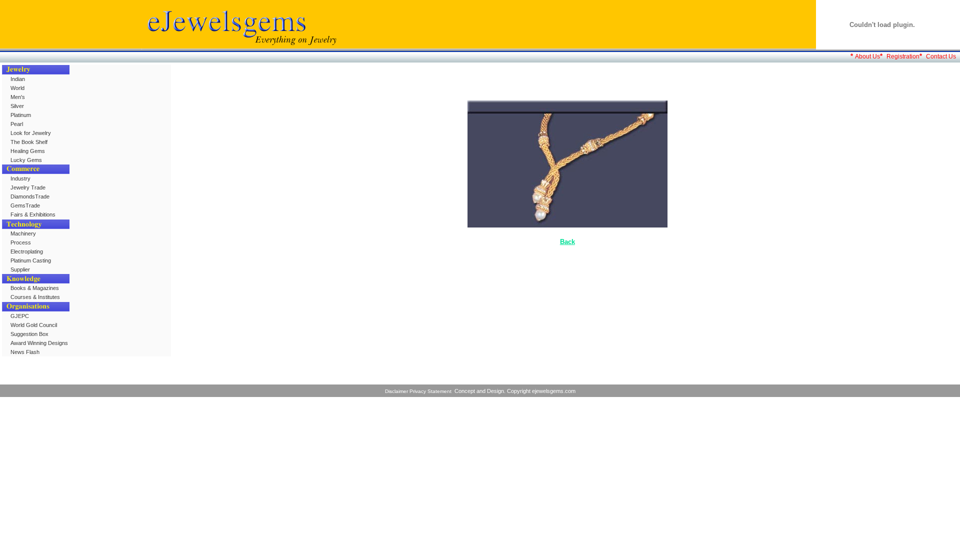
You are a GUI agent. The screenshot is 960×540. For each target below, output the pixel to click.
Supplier (20, 269)
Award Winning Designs (39, 343)
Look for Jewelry (30, 133)
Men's (17, 97)
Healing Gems (27, 151)
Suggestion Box (29, 334)
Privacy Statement (431, 391)
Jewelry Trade (28, 187)
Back (567, 242)
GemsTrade (25, 205)
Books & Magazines (34, 288)
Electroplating (26, 251)
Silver (17, 106)
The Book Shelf (29, 142)
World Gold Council (33, 325)
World (17, 88)
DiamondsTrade (30, 197)
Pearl (16, 124)
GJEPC (19, 316)
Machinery (23, 233)
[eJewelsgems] (240, 46)
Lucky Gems (26, 160)
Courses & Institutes (35, 297)
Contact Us (941, 56)
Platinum (20, 115)
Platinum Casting (30, 261)
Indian (17, 79)
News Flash (25, 352)
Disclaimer (396, 391)
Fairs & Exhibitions (33, 215)
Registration (903, 56)
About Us (867, 56)
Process (20, 243)
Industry (20, 179)
